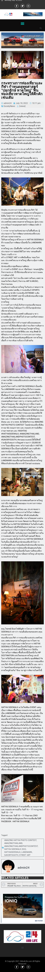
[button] (22, 23)
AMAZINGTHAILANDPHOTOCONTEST (21, 846)
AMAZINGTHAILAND (13, 843)
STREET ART (24, 855)
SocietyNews (9, 106)
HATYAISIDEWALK (12, 852)
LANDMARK (26, 852)
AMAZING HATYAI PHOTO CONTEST (20, 840)
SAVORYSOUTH (11, 855)
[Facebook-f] (17, 6)
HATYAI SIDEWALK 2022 (15, 849)
